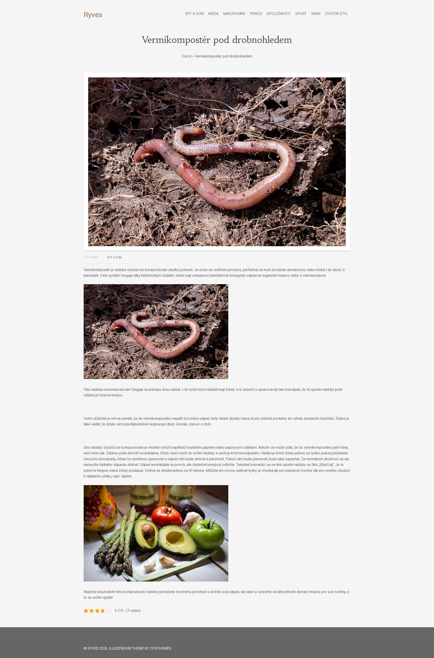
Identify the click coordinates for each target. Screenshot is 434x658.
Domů (186, 56)
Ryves (93, 14)
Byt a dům (114, 257)
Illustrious (120, 648)
